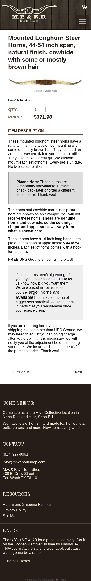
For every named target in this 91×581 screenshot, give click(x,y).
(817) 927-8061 (15, 454)
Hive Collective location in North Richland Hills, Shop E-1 (41, 415)
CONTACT (13, 444)
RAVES (10, 531)
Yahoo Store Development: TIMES (45, 579)
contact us (54, 279)
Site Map (10, 516)
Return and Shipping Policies (27, 504)
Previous (23, 372)
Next (78, 372)
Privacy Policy (14, 510)
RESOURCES (16, 494)
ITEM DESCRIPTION (26, 131)
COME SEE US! (18, 403)
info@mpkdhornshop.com (24, 462)
